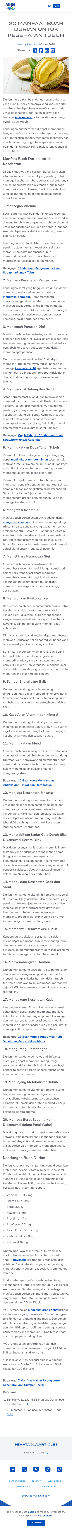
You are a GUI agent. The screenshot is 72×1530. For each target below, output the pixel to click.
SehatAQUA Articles (36, 1444)
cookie (32, 1512)
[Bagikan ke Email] (53, 50)
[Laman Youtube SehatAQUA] (36, 1469)
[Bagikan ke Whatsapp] (47, 50)
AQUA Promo (54, 1481)
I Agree (36, 1522)
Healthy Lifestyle (27, 44)
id (49, 5)
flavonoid (19, 1260)
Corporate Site (17, 1481)
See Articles (33, 1452)
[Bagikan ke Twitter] (35, 50)
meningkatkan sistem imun (29, 460)
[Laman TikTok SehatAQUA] (59, 1469)
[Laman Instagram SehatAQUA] (47, 1469)
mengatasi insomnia (16, 522)
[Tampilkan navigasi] (65, 6)
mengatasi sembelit (16, 297)
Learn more (45, 1515)
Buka (26, 1404)
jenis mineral (23, 117)
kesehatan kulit (25, 368)
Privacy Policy (22, 1486)
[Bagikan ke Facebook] (41, 50)
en (57, 5)
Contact (36, 1481)
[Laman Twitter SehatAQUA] (24, 1469)
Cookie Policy (49, 1486)
